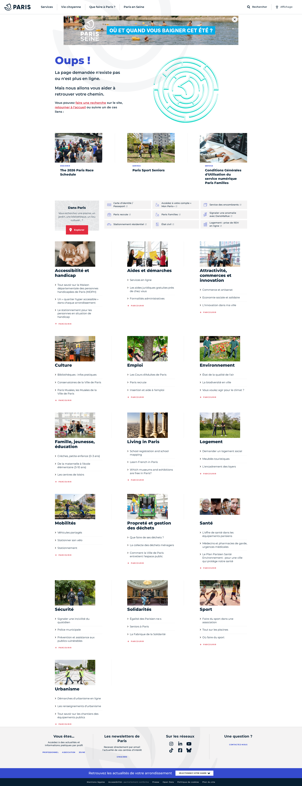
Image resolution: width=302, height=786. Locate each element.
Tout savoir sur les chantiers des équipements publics (77, 715)
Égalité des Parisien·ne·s (145, 618)
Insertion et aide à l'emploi (147, 390)
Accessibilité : (128, 782)
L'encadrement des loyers (219, 466)
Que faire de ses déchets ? (147, 537)
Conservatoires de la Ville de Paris (79, 382)
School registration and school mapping (149, 452)
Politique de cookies (188, 782)
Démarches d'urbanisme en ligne (79, 698)
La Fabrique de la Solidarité (148, 634)
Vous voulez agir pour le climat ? (223, 390)
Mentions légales (96, 782)
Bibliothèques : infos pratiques (76, 374)
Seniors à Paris (139, 626)
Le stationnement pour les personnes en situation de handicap (74, 313)
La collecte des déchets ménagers (152, 545)
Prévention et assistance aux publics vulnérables (76, 639)
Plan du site (208, 782)
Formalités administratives (147, 298)
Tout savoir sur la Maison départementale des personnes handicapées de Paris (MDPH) (77, 288)
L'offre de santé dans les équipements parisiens (217, 534)
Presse (155, 782)
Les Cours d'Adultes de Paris (148, 374)
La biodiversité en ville (216, 382)
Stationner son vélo (69, 540)
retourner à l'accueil (70, 107)
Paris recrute (138, 382)
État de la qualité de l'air (218, 374)
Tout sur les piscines (215, 629)
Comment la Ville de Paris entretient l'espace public (147, 554)
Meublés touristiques (215, 458)
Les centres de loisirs (70, 474)
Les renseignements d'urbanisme (79, 706)
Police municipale (69, 629)
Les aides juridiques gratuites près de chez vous (152, 289)
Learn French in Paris (144, 462)
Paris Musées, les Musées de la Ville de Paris (77, 391)
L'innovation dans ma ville (219, 305)
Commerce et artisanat (217, 289)
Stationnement (67, 548)
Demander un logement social (222, 451)
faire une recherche (91, 102)
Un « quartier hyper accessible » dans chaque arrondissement (77, 301)
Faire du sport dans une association (217, 620)
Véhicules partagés (69, 532)
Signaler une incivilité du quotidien (73, 620)
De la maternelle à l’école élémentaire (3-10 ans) (73, 465)
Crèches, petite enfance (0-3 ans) (78, 456)
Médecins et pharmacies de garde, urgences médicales (224, 545)
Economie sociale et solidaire (221, 297)
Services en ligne (141, 280)
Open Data (168, 782)
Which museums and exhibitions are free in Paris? (151, 471)
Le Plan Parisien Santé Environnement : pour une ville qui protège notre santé (222, 558)
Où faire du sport (213, 637)
